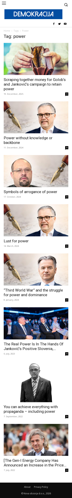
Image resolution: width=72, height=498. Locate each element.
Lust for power (16, 241)
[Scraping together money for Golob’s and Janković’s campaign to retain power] (36, 59)
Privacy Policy (41, 487)
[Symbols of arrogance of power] (36, 171)
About (27, 487)
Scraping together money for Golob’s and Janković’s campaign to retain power (35, 84)
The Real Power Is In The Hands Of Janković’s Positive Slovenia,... (34, 346)
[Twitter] (59, 24)
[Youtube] (65, 24)
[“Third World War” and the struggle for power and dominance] (36, 269)
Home (7, 30)
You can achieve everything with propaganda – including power (31, 409)
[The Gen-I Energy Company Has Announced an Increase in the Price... (35, 462)
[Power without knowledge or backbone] (36, 117)
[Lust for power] (36, 220)
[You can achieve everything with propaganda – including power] (36, 381)
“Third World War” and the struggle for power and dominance (33, 292)
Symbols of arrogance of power (30, 192)
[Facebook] (54, 24)
